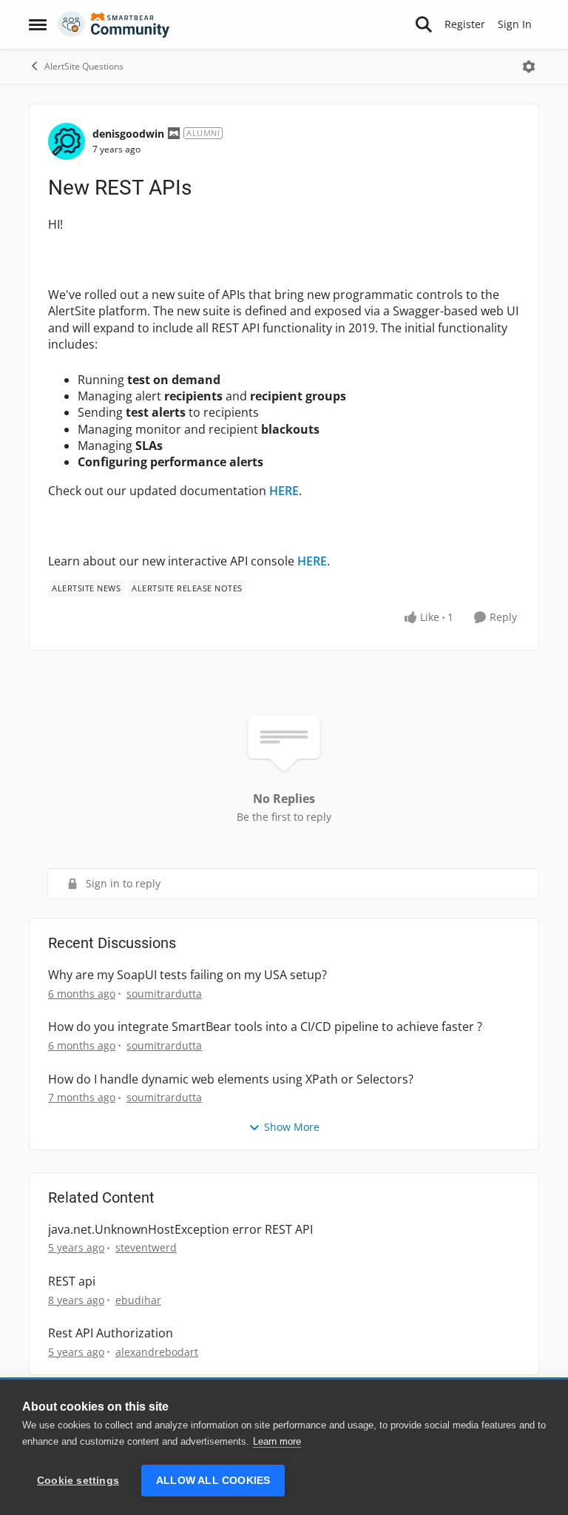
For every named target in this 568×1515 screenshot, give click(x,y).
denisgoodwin (128, 134)
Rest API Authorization (110, 1333)
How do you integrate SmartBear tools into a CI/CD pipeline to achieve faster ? (265, 1027)
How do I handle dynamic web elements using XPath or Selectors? (230, 1079)
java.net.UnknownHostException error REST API (180, 1229)
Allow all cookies (213, 1480)
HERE (284, 491)
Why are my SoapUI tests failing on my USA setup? (187, 975)
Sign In (515, 24)
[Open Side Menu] (37, 24)
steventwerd (146, 1247)
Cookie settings (78, 1480)
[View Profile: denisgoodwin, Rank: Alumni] (66, 141)
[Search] (424, 24)
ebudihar (138, 1300)
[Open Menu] (528, 66)
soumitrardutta (164, 994)
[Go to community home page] (114, 24)
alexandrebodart (156, 1352)
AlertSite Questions (84, 66)
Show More (292, 1127)
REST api (71, 1281)
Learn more (277, 1441)
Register (464, 24)
